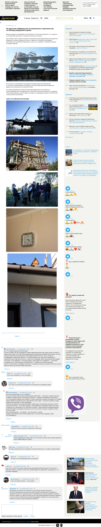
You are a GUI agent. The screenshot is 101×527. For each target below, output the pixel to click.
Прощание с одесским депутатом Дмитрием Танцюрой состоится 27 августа (91, 489)
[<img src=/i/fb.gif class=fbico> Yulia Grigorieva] (1, 347)
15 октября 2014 (10, 25)
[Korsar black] (6, 482)
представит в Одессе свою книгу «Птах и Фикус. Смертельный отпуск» (83, 40)
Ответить (7, 369)
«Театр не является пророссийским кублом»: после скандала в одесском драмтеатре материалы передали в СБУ (84, 161)
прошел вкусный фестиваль (89, 99)
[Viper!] (6, 460)
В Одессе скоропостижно (77, 80)
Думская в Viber (70, 415)
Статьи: (68, 147)
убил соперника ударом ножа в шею (83, 54)
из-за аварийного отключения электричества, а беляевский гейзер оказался (83, 67)
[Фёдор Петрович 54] (6, 436)
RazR (8, 373)
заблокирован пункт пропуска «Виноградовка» (82, 86)
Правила (25, 516)
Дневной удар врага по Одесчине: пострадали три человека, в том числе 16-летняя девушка (50, 6)
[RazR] (3, 372)
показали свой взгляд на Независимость (78, 107)
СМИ (46, 18)
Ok (57, 525)
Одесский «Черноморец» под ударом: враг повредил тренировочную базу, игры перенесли (69, 6)
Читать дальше (70, 313)
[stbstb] (4, 450)
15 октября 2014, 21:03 (24, 456)
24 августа (69, 94)
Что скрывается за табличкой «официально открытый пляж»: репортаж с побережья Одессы (86, 151)
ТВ (41, 18)
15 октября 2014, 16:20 (24, 383)
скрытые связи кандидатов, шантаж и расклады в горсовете (81, 75)
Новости (34, 18)
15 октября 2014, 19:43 (19, 466)
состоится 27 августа (81, 48)
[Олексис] (4, 386)
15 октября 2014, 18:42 (35, 436)
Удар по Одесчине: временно (78, 85)
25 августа (69, 29)
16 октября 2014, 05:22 (28, 479)
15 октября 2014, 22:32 (26, 488)
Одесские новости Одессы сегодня (21, 521)
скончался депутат (91, 80)
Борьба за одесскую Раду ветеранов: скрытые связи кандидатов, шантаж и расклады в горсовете (12, 5)
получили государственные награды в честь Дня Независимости (83, 121)
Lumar (8, 466)
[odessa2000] (5, 425)
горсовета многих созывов (77, 82)
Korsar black (14, 479)
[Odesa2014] (4, 489)
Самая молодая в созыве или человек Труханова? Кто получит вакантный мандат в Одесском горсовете (91, 462)
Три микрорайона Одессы (77, 66)
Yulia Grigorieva (10, 349)
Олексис (11, 383)
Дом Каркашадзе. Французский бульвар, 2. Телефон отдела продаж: (90, 4)
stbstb (11, 447)
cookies (53, 525)
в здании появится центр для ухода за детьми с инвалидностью (82, 61)
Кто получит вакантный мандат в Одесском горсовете (82, 34)
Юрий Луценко (73, 39)
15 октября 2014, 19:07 (22, 447)
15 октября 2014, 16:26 (25, 392)
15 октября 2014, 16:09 (23, 349)
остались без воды (90, 66)
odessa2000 (14, 426)
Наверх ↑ (17, 336)
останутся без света (81, 115)
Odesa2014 (13, 488)
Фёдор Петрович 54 (20, 436)
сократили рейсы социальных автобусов (81, 128)
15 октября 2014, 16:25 (27, 426)
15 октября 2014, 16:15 (20, 373)
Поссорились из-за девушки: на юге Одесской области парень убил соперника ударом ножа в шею (91, 506)
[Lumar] (2, 466)
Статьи (27, 18)
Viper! (12, 456)
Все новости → (70, 137)
